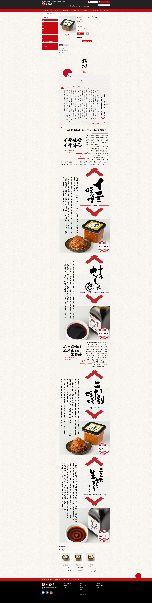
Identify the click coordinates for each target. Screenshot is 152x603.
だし (43, 28)
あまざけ (44, 35)
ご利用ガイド (95, 10)
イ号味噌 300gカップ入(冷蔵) (65, 565)
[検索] (109, 5)
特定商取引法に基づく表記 (47, 579)
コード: (78, 28)
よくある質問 (82, 591)
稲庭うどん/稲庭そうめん (47, 41)
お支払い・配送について (67, 583)
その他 (43, 49)
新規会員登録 (65, 585)
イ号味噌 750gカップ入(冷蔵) (78, 565)
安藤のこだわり (76, 10)
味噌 (43, 22)
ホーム (46, 10)
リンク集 (64, 579)
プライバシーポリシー (57, 579)
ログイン (64, 587)
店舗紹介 (85, 10)
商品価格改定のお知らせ (87, 41)
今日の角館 (98, 591)
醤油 (43, 25)
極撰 (48, 13)
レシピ (97, 589)
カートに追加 (80, 33)
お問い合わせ (75, 579)
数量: (78, 30)
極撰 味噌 (52, 13)
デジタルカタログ (100, 585)
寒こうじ (44, 33)
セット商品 (44, 46)
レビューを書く (79, 19)
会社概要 (69, 579)
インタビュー (99, 587)
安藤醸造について (66, 10)
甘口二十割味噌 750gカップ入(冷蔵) (91, 565)
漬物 (43, 30)
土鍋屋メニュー (99, 583)
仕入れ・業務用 (105, 10)
